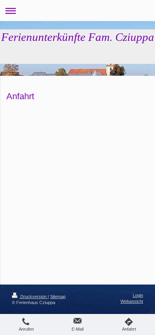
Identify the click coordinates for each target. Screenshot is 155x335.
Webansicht (131, 301)
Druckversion (33, 296)
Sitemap (58, 296)
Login (138, 295)
